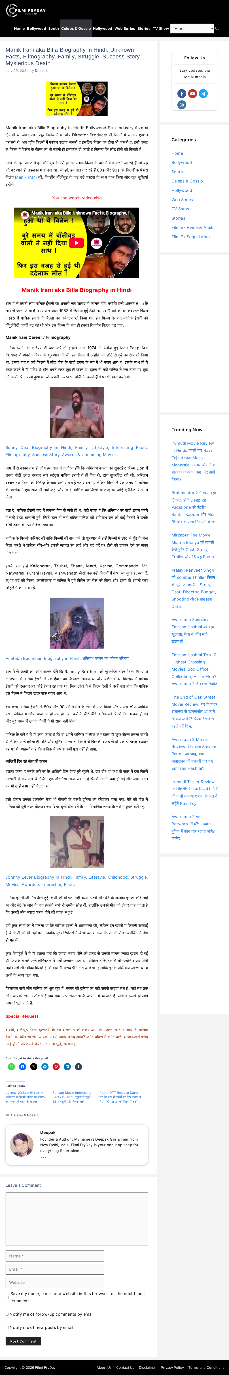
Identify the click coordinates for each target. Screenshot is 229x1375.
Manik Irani (26, 177)
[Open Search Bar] (217, 28)
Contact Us (125, 1367)
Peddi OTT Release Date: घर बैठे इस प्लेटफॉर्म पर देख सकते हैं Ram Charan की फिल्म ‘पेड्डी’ (120, 1097)
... (43, 1155)
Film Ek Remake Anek (193, 227)
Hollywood (102, 28)
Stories (144, 28)
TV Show (161, 28)
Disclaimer (147, 1367)
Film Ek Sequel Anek (191, 236)
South (53, 28)
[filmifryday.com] (26, 10)
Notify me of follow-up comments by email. (52, 1314)
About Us (104, 1367)
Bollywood (36, 28)
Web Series (124, 28)
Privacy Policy (172, 1367)
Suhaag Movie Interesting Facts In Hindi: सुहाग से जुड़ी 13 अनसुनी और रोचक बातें (72, 1097)
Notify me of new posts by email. (42, 1327)
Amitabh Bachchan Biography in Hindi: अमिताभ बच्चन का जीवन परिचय (67, 658)
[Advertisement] (195, 333)
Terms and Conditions (206, 1367)
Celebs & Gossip (76, 28)
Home (19, 28)
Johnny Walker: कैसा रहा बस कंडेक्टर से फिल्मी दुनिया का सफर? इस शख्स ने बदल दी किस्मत (26, 1097)
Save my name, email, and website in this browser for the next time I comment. (78, 1297)
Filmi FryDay (45, 1367)
